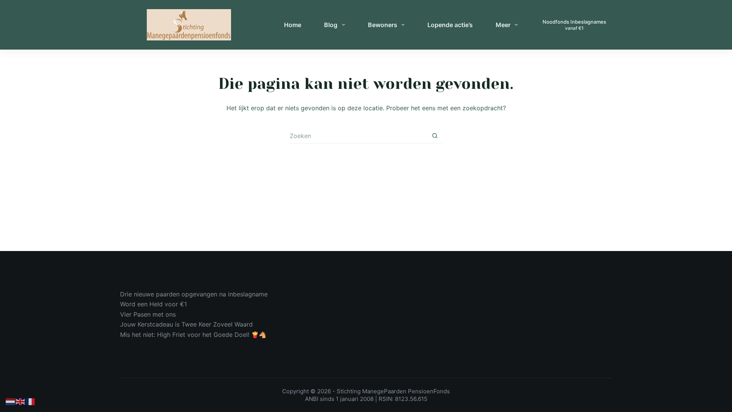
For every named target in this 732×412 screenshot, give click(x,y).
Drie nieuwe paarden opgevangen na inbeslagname (194, 294)
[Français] (30, 401)
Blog (330, 25)
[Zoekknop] (434, 135)
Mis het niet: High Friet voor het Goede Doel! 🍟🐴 (193, 334)
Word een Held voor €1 (153, 304)
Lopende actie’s (450, 25)
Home (292, 25)
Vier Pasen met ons (148, 314)
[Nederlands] (11, 401)
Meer (503, 25)
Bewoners (382, 25)
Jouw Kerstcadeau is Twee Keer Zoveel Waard (186, 324)
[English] (21, 401)
